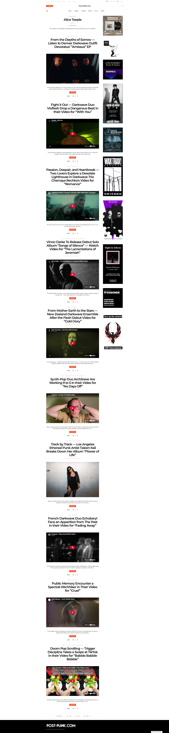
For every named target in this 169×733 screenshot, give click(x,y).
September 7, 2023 (69, 50)
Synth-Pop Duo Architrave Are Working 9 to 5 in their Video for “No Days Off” (72, 382)
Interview (78, 440)
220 (70, 716)
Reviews (58, 1)
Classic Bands (67, 238)
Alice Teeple (76, 50)
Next (87, 716)
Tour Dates (74, 375)
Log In (69, 1)
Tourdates (73, 645)
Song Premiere (74, 238)
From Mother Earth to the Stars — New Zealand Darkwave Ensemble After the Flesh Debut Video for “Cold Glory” (72, 316)
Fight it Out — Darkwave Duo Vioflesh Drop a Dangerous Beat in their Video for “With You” (72, 108)
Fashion (64, 1)
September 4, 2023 (69, 593)
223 (79, 716)
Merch (74, 1)
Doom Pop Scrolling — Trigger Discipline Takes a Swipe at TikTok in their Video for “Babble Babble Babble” (73, 654)
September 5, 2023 (69, 389)
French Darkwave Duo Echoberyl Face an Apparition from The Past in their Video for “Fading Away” (72, 521)
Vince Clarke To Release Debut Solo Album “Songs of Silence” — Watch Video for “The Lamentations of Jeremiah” (73, 247)
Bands (52, 1)
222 (76, 716)
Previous (59, 716)
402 (84, 716)
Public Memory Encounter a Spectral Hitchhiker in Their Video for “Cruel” (72, 586)
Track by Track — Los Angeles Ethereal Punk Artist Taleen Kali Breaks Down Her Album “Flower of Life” (72, 449)
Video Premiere (74, 101)
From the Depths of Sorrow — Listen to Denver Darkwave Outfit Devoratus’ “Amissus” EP (72, 43)
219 (67, 716)
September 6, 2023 (69, 324)
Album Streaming (70, 36)
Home (47, 1)
